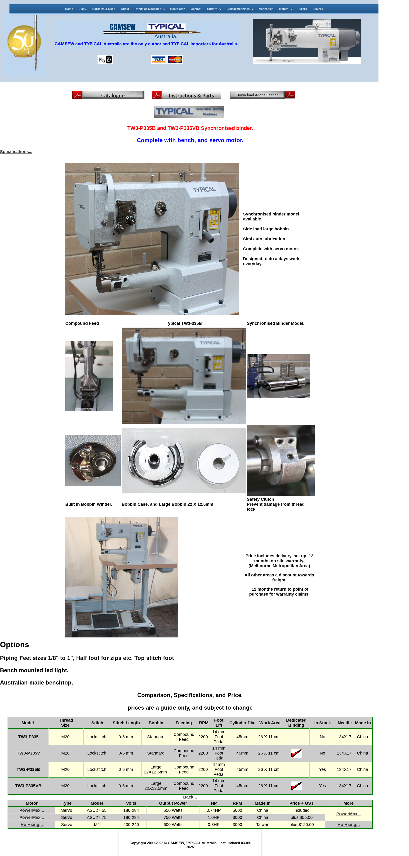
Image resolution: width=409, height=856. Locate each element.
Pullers (302, 9)
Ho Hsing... (32, 824)
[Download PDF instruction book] (186, 97)
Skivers (318, 9)
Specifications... (16, 151)
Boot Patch (177, 9)
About (125, 9)
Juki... (83, 9)
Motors (284, 9)
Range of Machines (148, 9)
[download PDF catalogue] (108, 97)
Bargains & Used (103, 9)
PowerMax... (31, 810)
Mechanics (266, 9)
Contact (196, 9)
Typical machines (238, 9)
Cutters (212, 9)
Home (69, 9)
